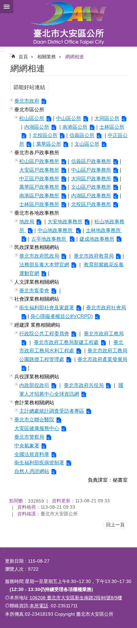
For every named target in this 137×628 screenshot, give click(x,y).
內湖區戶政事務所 (91, 195)
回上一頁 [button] (115, 524)
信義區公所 (81, 135)
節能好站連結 (29, 87)
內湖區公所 (36, 127)
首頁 (23, 56)
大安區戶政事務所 (39, 170)
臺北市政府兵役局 (84, 385)
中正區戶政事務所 (39, 178)
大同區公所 (106, 118)
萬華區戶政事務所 (39, 187)
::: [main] (11, 55)
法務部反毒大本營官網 (44, 264)
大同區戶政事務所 (91, 178)
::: (2, 49)
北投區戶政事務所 (91, 204)
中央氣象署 (26, 445)
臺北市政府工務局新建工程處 (66, 342)
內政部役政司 (34, 385)
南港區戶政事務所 (39, 195)
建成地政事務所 (96, 239)
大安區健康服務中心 (36, 428)
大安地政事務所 (65, 221)
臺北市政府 (26, 101)
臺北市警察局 (29, 437)
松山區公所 (31, 118)
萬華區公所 (48, 144)
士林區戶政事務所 (39, 204)
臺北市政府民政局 (39, 256)
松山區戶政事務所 (39, 161)
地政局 (26, 221)
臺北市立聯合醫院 (34, 419)
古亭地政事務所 (49, 239)
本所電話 (39, 605)
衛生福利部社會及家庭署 (46, 307)
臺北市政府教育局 (94, 256)
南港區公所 (75, 127)
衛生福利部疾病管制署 (39, 462)
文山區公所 (86, 144)
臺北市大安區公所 (68, 23)
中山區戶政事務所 (91, 170)
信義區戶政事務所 (91, 161)
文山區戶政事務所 (91, 187)
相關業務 (46, 56)
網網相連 (74, 56)
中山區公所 (68, 118)
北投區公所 (45, 135)
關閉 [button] (6, 6)
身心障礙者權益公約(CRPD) (61, 316)
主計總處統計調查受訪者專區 (51, 411)
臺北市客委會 (34, 290)
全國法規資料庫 (31, 454)
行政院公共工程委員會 (44, 333)
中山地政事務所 (56, 230)
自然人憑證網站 (31, 471)
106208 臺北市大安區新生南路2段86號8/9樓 (76, 597)
